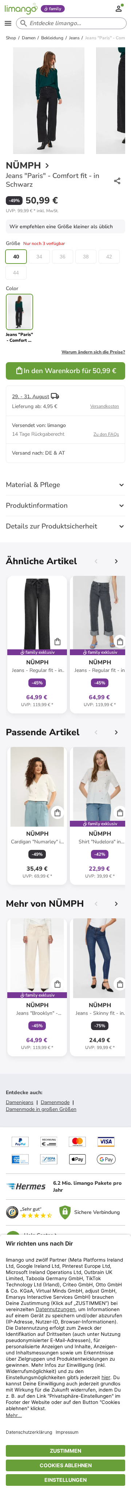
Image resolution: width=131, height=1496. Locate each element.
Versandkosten (104, 406)
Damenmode (55, 1102)
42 (109, 257)
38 (86, 257)
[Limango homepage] (21, 8)
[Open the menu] (8, 23)
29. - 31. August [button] (30, 396)
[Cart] (57, 641)
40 (16, 257)
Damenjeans (19, 1102)
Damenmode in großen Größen (41, 1109)
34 (39, 257)
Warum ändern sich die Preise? (93, 352)
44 (16, 273)
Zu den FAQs (106, 434)
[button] (32, 211)
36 (63, 257)
